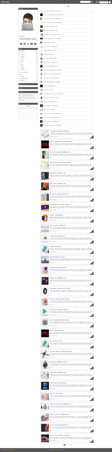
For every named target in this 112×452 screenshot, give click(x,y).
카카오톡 (28, 58)
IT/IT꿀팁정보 (53, 241)
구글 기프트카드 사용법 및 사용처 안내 (52, 78)
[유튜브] (31, 44)
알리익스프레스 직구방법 (24, 97)
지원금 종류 (28, 80)
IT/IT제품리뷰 (53, 136)
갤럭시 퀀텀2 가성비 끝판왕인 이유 (51, 62)
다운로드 (28, 66)
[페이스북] (21, 44)
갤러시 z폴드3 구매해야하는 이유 (50, 26)
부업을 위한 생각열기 (28, 78)
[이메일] (35, 44)
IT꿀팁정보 (28, 56)
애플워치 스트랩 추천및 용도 (49, 42)
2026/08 (28, 106)
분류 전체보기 (28, 50)
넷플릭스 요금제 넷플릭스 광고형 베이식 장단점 (53, 14)
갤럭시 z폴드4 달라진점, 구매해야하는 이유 (53, 18)
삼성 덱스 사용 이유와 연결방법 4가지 (51, 121)
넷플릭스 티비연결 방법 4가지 (50, 85)
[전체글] (99, 2)
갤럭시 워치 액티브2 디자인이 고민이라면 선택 (53, 93)
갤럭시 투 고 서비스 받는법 (49, 109)
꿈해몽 (28, 64)
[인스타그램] (28, 44)
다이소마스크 (32, 97)
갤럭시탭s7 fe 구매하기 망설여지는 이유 (52, 34)
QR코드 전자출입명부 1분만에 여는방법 (52, 81)
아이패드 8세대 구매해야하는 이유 (51, 101)
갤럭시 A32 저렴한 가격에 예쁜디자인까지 (52, 74)
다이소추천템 (22, 100)
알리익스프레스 (31, 94)
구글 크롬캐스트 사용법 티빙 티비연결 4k (52, 10)
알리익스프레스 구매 (23, 98)
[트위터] (24, 44)
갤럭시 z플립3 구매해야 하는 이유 (51, 30)
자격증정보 (28, 76)
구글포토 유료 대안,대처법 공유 (50, 50)
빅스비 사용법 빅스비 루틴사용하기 (51, 105)
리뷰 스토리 (5, 2)
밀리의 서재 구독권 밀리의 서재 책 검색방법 (53, 22)
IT (51, 157)
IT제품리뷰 (28, 54)
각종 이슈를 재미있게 (28, 72)
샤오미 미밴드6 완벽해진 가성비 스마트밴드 (53, 70)
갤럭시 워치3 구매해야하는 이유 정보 (51, 97)
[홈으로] (96, 2)
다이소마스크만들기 (32, 98)
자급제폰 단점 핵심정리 (48, 54)
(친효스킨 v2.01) (12, 450)
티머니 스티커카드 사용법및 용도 (50, 46)
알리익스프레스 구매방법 (28, 95)
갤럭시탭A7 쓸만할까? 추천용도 (50, 58)
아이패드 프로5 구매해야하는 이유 (51, 66)
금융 (28, 74)
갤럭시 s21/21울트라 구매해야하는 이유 (52, 117)
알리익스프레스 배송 (23, 94)
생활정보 (28, 60)
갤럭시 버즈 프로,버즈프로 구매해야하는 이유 (53, 113)
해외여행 (28, 68)
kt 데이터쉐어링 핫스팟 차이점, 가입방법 (52, 38)
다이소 (21, 95)
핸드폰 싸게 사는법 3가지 (49, 89)
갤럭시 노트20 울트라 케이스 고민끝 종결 (52, 125)
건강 (28, 62)
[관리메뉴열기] (110, 2)
